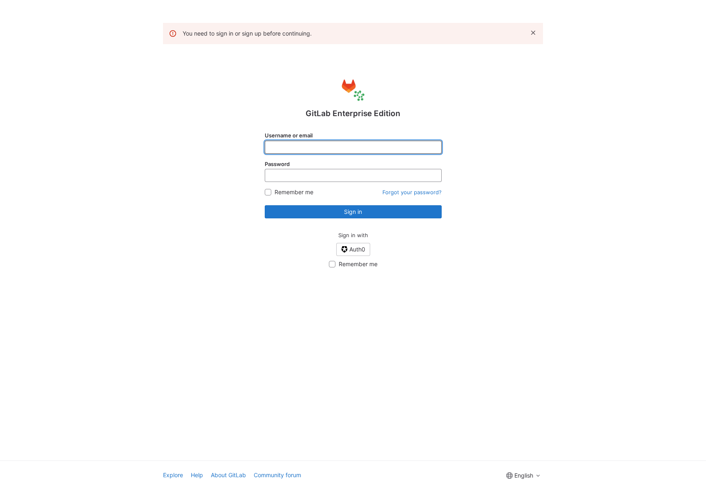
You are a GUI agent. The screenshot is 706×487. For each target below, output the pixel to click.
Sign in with (353, 235)
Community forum (277, 474)
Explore (173, 474)
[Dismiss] (533, 33)
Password (277, 164)
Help (197, 474)
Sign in (353, 211)
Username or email (289, 135)
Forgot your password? (412, 192)
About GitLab (228, 474)
